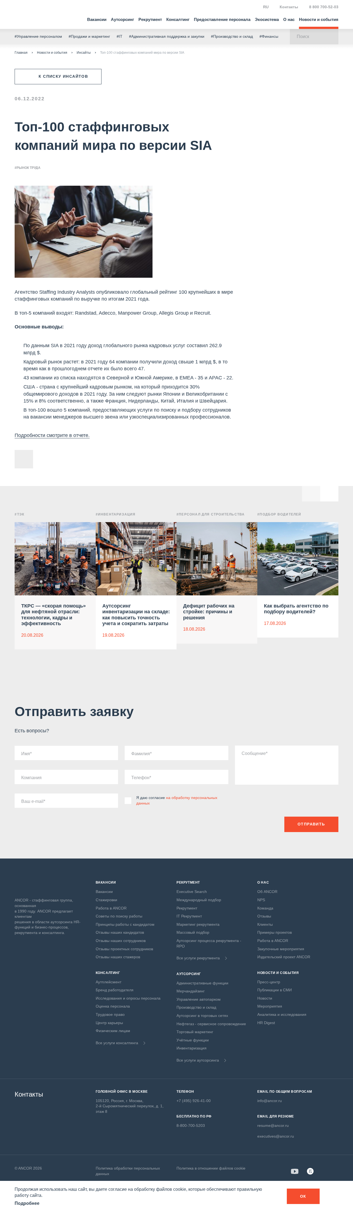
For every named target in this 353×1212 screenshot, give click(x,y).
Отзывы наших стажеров (118, 957)
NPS (261, 900)
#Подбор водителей (279, 514)
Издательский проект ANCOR (283, 957)
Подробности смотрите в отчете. (52, 435)
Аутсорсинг (122, 19)
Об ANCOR (267, 891)
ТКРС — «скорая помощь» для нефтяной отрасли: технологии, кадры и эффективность (53, 615)
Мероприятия (269, 1006)
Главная (21, 53)
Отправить (311, 824)
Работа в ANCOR (111, 908)
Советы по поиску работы (119, 916)
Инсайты (84, 53)
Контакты (289, 7)
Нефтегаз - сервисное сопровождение (211, 1024)
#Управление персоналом (38, 36)
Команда (265, 908)
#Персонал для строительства (210, 514)
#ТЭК (19, 514)
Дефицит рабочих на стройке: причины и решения (208, 611)
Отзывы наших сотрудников (121, 940)
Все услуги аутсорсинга (197, 1060)
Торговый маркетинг (194, 1032)
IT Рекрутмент (189, 916)
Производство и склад (196, 1007)
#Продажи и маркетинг (89, 36)
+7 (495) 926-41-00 (193, 1100)
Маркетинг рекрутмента (198, 924)
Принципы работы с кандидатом (125, 924)
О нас (289, 19)
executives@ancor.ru (275, 1136)
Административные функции (202, 983)
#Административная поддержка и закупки (166, 36)
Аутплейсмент (108, 982)
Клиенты (265, 924)
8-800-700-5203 (190, 1125)
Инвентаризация (191, 1048)
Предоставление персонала (222, 19)
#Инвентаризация (116, 514)
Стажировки (106, 900)
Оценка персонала (113, 1006)
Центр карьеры (109, 1023)
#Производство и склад (232, 36)
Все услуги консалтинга (117, 1043)
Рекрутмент (150, 19)
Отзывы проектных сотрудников (124, 949)
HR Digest (266, 1023)
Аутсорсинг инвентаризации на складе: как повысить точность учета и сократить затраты (136, 615)
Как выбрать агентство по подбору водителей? (296, 609)
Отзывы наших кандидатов (120, 932)
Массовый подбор (192, 932)
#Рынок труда (28, 168)
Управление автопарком (198, 999)
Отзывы (264, 916)
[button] (329, 492)
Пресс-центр (268, 982)
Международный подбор (198, 900)
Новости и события (318, 19)
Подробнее (27, 1203)
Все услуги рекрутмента (198, 958)
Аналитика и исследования (281, 1014)
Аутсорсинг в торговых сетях (202, 1015)
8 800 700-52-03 (323, 7)
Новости (264, 998)
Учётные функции (192, 1040)
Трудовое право (110, 1014)
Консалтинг (177, 19)
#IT (119, 36)
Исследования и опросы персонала (128, 998)
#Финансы (269, 36)
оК (303, 1196)
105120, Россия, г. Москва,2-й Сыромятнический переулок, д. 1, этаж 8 (130, 1106)
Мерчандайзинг (190, 991)
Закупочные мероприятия (280, 949)
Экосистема (267, 19)
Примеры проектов (274, 932)
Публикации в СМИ (274, 990)
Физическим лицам (113, 1031)
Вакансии (96, 19)
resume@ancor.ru (273, 1125)
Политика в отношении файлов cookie (210, 1168)
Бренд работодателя (114, 990)
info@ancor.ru (269, 1100)
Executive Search (191, 891)
